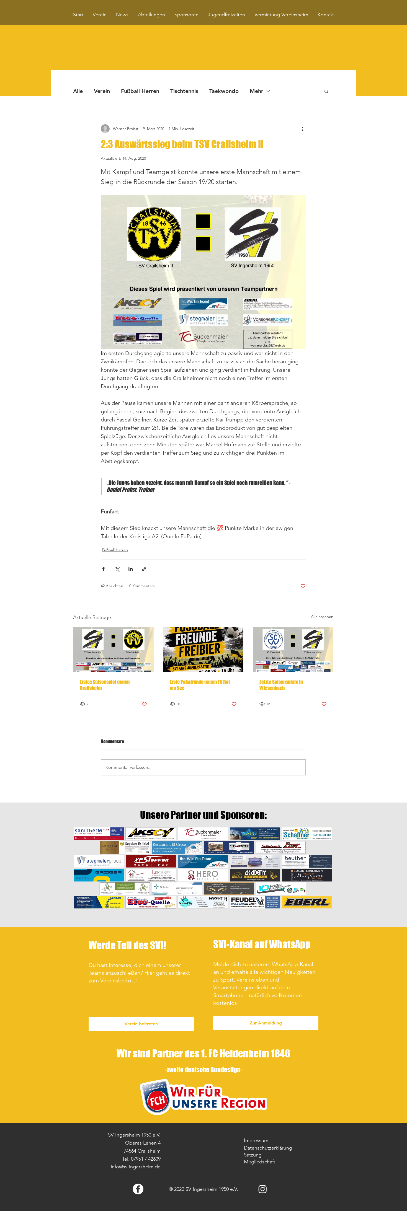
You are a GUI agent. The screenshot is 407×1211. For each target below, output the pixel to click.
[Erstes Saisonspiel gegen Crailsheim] (113, 649)
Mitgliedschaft (259, 1162)
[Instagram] (262, 1189)
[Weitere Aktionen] (302, 128)
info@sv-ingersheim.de (136, 1167)
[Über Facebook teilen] (103, 568)
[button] (326, 91)
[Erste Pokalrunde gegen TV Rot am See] (203, 649)
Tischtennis (184, 91)
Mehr (256, 91)
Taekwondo (224, 91)
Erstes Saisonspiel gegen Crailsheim (105, 685)
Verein (102, 91)
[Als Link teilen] (144, 568)
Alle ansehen (322, 616)
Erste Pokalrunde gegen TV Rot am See (200, 685)
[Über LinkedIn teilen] (130, 568)
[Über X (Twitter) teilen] (117, 568)
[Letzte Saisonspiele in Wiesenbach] (293, 649)
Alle (78, 91)
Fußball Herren (140, 91)
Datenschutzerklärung (268, 1148)
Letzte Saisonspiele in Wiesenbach (281, 685)
